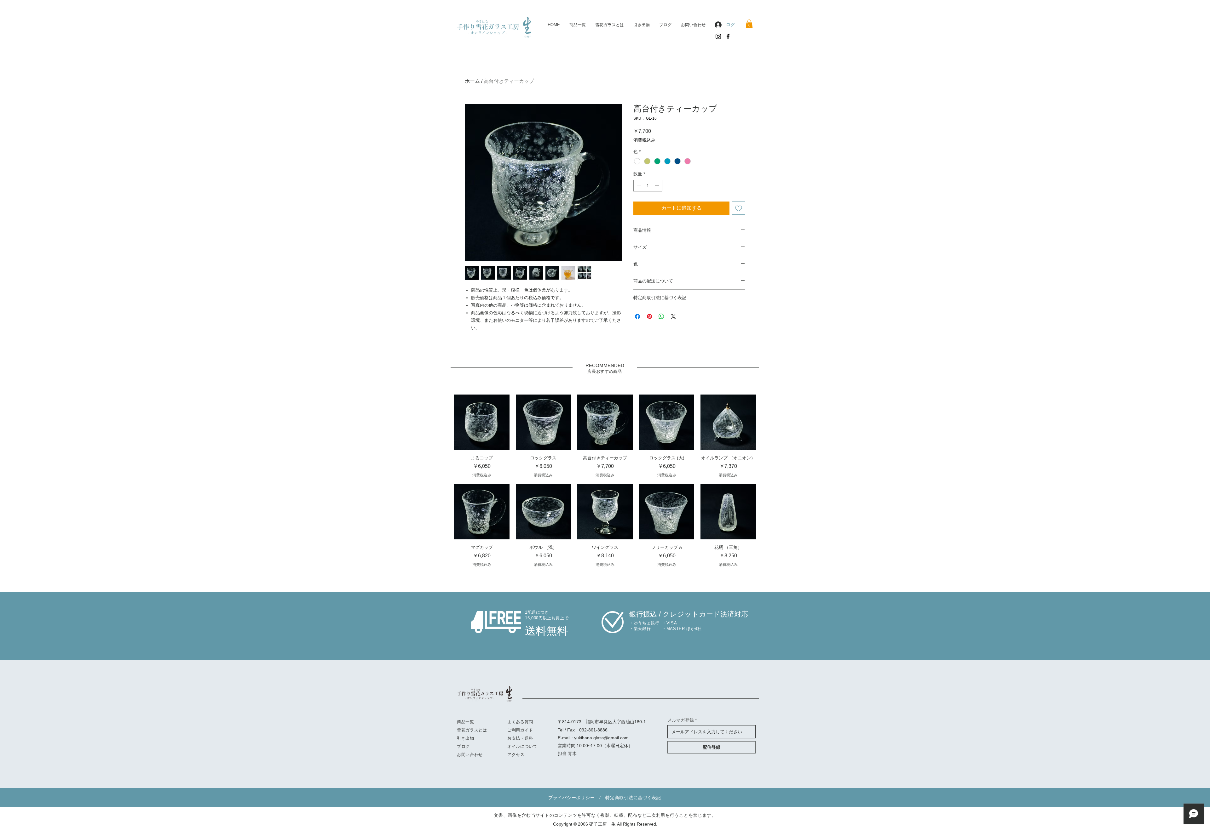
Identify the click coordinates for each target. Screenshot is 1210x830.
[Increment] (657, 185)
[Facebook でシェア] (637, 316)
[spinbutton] (648, 185)
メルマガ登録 (680, 720)
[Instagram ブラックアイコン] (718, 36)
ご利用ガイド (520, 730)
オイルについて (522, 746)
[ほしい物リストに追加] (738, 208)
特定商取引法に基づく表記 (633, 797)
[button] (749, 24)
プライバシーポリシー (571, 797)
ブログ (463, 746)
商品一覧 (465, 721)
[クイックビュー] (482, 422)
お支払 (513, 738)
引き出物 (465, 738)
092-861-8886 (593, 729)
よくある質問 (520, 721)
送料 (529, 738)
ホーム (472, 81)
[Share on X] (673, 316)
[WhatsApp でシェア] (661, 316)
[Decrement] (638, 185)
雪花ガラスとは (472, 730)
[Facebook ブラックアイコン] (728, 36)
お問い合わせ (470, 754)
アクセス (516, 754)
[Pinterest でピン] (649, 316)
